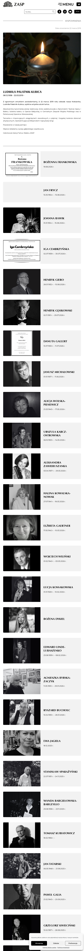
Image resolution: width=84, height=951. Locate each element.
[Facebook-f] (59, 12)
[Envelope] (70, 12)
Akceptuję (39, 943)
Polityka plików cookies (49, 947)
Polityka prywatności (63, 947)
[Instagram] (65, 12)
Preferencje (73, 943)
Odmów (56, 943)
